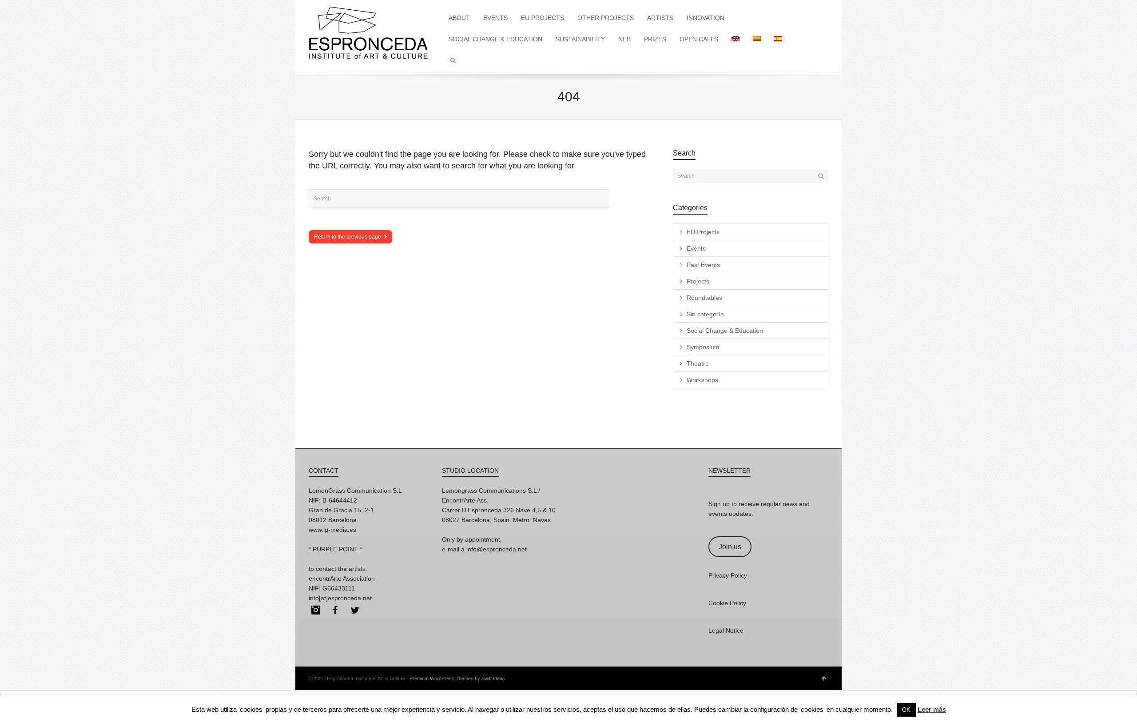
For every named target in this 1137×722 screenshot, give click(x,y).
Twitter (355, 610)
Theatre (698, 363)
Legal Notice (725, 630)
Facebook (335, 610)
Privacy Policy (727, 575)
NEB (624, 39)
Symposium (703, 347)
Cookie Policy (727, 602)
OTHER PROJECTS (605, 17)
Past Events (703, 264)
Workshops (702, 379)
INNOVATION (705, 17)
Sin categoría (705, 314)
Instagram (316, 610)
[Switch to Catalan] (757, 39)
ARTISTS (660, 17)
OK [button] (906, 709)
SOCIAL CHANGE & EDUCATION (495, 39)
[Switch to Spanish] (778, 39)
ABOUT (459, 17)
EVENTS (495, 17)
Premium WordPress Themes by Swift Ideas (457, 678)
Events (696, 248)
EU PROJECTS (542, 17)
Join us (730, 546)
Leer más (932, 709)
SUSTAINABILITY (580, 39)
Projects (698, 281)
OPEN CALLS (699, 39)
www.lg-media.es (332, 529)
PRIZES (655, 39)
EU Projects (703, 231)
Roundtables (704, 297)
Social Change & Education (725, 330)
